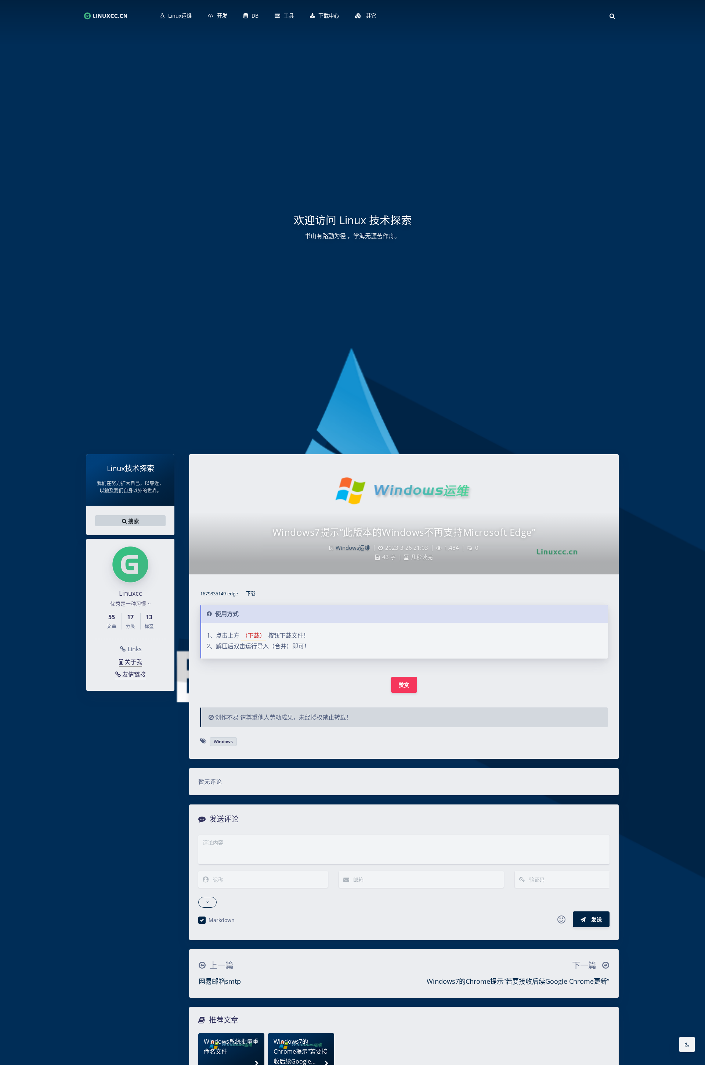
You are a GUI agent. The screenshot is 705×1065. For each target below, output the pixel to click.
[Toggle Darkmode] (687, 1044)
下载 (251, 593)
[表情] (561, 919)
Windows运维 (353, 547)
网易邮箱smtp (220, 981)
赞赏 (404, 684)
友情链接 (133, 674)
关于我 (132, 662)
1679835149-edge (219, 593)
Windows (223, 741)
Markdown (222, 920)
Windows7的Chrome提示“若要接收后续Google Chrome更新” (518, 981)
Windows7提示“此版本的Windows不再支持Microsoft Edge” (404, 532)
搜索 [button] (133, 520)
